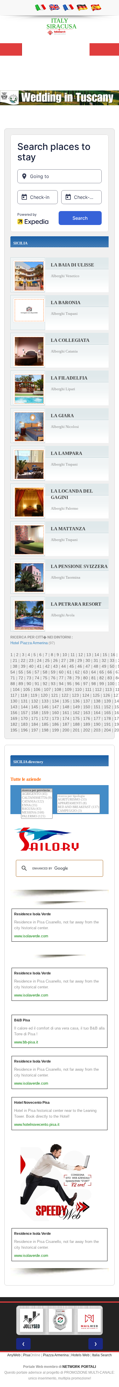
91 (37, 683)
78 (69, 678)
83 (109, 678)
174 (65, 718)
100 (110, 683)
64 (93, 672)
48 (96, 666)
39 (23, 666)
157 (24, 712)
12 (80, 654)
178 (107, 718)
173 (55, 718)
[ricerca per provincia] (36, 790)
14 (96, 654)
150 (86, 707)
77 (61, 678)
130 (13, 701)
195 (13, 730)
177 (97, 718)
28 (71, 660)
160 (55, 712)
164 (97, 712)
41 (39, 666)
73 (29, 678)
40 (31, 666)
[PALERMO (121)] (36, 816)
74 (37, 678)
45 (71, 666)
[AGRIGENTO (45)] (36, 794)
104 (16, 689)
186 (55, 724)
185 (45, 724)
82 (101, 678)
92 (45, 683)
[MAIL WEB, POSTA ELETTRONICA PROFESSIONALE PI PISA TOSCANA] (89, 1320)
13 (88, 654)
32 (104, 660)
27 (63, 660)
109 (68, 689)
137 (86, 701)
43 (55, 666)
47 (87, 666)
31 (96, 660)
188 (76, 724)
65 (101, 672)
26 (55, 660)
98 (93, 683)
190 (97, 724)
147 (55, 707)
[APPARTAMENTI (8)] (78, 803)
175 (76, 718)
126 (106, 695)
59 (53, 672)
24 (39, 660)
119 (34, 695)
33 (112, 660)
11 (72, 654)
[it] (40, 7)
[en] (54, 7)
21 (15, 660)
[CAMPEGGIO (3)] (78, 811)
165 (107, 712)
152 (107, 707)
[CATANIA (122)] (36, 802)
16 (113, 654)
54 (12, 672)
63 (85, 672)
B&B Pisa (22, 1020)
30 (87, 660)
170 (24, 718)
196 (24, 730)
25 (47, 660)
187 (65, 724)
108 (57, 689)
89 (20, 683)
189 (86, 724)
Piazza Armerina (56, 1355)
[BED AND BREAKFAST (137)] (78, 807)
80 (85, 678)
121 (54, 695)
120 (44, 695)
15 (105, 654)
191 (107, 724)
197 (34, 730)
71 (12, 678)
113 (108, 689)
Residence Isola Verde (32, 914)
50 (112, 666)
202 (86, 730)
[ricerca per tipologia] (78, 796)
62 (77, 672)
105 (26, 689)
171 (34, 718)
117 (13, 695)
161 (65, 712)
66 (109, 672)
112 (98, 689)
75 (45, 678)
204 (107, 730)
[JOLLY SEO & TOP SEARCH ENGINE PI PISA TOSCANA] (31, 1320)
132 (34, 701)
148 (65, 707)
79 (77, 678)
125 (96, 695)
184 (34, 724)
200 (65, 730)
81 (93, 678)
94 (61, 683)
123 (75, 695)
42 (47, 666)
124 (85, 695)
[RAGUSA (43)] (36, 809)
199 (55, 730)
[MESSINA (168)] (36, 813)
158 (34, 712)
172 (45, 718)
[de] (82, 7)
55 (20, 672)
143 (13, 707)
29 (79, 660)
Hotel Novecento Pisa (32, 1103)
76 (53, 678)
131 (24, 701)
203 (97, 730)
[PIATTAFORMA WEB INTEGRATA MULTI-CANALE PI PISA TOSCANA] (60, 1320)
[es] (96, 7)
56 (29, 672)
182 (13, 724)
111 (88, 689)
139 (107, 701)
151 (97, 707)
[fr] (68, 7)
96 (77, 683)
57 (37, 672)
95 (69, 683)
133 (45, 701)
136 (76, 701)
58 (45, 672)
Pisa (26, 1355)
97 (85, 683)
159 (45, 712)
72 (20, 678)
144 (24, 707)
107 (47, 689)
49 (104, 666)
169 (13, 718)
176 (86, 718)
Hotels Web (80, 1355)
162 (76, 712)
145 (34, 707)
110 (78, 689)
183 (24, 724)
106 (37, 689)
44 (63, 666)
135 (65, 701)
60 (61, 672)
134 (55, 701)
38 (15, 666)
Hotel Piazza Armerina (29, 643)
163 (86, 712)
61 (69, 672)
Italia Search (102, 1355)
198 (45, 730)
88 (12, 683)
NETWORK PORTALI (79, 1367)
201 (76, 730)
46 (79, 666)
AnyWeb (14, 1355)
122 (65, 695)
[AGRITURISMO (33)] (78, 800)
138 (97, 701)
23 (31, 660)
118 (24, 695)
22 (23, 660)
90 (29, 683)
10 (64, 654)
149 (76, 707)
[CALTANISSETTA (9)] (36, 798)
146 (45, 707)
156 (13, 712)
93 (53, 683)
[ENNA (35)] (36, 805)
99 (101, 683)
